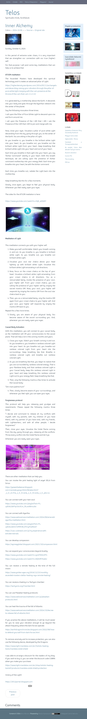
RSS (21, 2)
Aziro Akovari (25, 713)
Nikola (40, 713)
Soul (30, 686)
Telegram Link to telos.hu (69, 713)
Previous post (12, 693)
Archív (8, 2)
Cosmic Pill (68, 156)
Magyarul (43, 2)
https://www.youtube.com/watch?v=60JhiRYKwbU (26, 559)
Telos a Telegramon (31, 2)
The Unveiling (69, 159)
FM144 (67, 162)
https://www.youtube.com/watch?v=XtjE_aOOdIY (25, 201)
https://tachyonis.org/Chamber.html (20, 586)
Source (51, 2)
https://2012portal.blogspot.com (19, 682)
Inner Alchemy (18, 26)
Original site (40, 30)
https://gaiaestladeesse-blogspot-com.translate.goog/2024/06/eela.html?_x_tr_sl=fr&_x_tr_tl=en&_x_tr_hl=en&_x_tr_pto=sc (27, 490)
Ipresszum (47, 713)
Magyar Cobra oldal (71, 136)
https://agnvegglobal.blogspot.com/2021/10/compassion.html (31, 544)
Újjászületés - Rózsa (71, 139)
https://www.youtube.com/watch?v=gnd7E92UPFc (26, 555)
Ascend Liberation (70, 153)
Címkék (15, 2)
